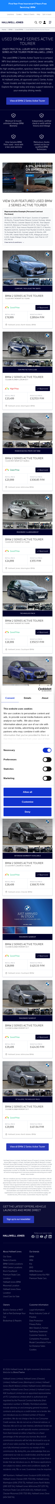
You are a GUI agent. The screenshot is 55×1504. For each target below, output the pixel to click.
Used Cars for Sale (11, 1296)
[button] (22, 190)
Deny (27, 811)
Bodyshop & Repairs (12, 1320)
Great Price (14, 470)
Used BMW (19, 30)
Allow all (27, 792)
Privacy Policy (35, 1324)
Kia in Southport (10, 1271)
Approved (43, 307)
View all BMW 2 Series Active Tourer (27, 100)
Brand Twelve (19, 1372)
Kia (30, 1264)
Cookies (33, 1349)
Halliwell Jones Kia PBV (39, 1274)
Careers (19, 14)
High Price (14, 388)
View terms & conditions (13, 242)
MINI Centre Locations (12, 1267)
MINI (31, 1260)
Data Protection (36, 1320)
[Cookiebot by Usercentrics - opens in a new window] (38, 690)
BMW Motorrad (35, 1271)
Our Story (7, 1256)
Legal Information (37, 1309)
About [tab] (45, 698)
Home (4, 30)
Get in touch (46, 14)
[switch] (47, 759)
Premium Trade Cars (38, 1278)
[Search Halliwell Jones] (35, 22)
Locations (10, 14)
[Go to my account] (40, 22)
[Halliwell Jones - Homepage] (16, 22)
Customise (27, 802)
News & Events (29, 14)
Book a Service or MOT (13, 1309)
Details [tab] (27, 698)
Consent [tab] (10, 698)
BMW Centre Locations (13, 1264)
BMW (11, 30)
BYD (31, 1267)
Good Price (15, 307)
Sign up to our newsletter (18, 1219)
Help (38, 14)
